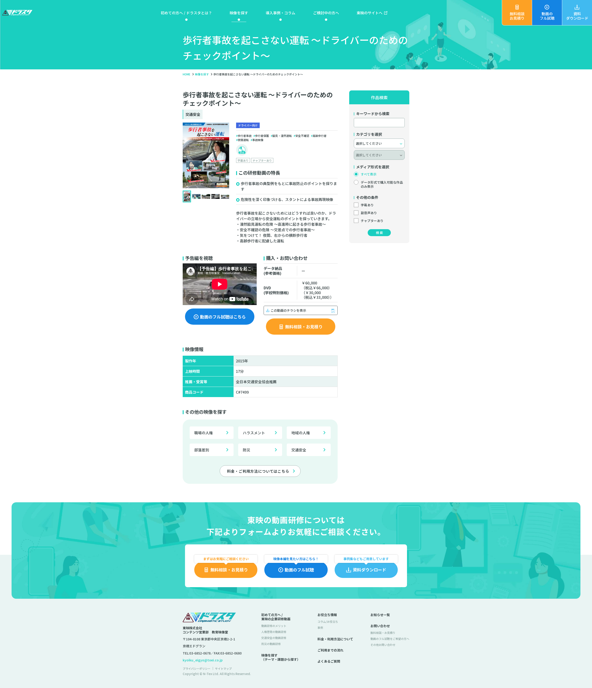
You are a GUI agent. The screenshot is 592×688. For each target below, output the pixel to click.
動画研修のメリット (273, 626)
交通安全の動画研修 (273, 638)
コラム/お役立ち (328, 621)
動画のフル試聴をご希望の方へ (389, 639)
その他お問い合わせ (382, 645)
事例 (320, 627)
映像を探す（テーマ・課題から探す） (280, 657)
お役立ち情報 (327, 615)
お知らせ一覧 (380, 615)
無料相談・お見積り (382, 633)
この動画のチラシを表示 (288, 310)
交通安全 (298, 450)
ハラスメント (254, 432)
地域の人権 (300, 432)
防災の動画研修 (271, 644)
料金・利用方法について (335, 639)
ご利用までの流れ (330, 650)
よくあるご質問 (329, 661)
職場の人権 (203, 432)
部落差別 (201, 450)
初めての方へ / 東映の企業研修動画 (275, 617)
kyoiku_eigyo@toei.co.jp (203, 660)
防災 (246, 450)
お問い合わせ (380, 626)
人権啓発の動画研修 (273, 632)
